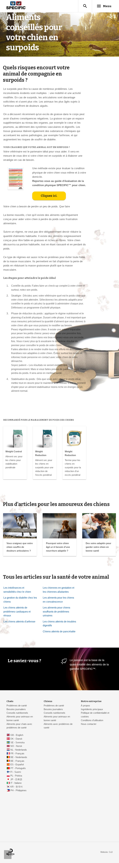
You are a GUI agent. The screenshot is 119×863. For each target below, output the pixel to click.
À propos (85, 705)
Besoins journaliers (16, 709)
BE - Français (17, 761)
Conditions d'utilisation (92, 720)
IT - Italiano (16, 783)
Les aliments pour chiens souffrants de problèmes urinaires (56, 612)
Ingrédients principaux (92, 709)
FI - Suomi (15, 772)
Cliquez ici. (49, 196)
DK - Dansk (16, 739)
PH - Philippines (18, 790)
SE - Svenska (17, 742)
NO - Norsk (16, 746)
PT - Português (18, 768)
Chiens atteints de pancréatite (59, 631)
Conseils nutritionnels (17, 713)
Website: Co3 (106, 852)
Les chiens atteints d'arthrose (19, 621)
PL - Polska (16, 775)
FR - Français (17, 753)
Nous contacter (88, 724)
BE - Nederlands (18, 757)
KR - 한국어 (16, 786)
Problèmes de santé (17, 705)
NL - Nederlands (18, 750)
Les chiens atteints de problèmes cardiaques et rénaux (17, 612)
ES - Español (17, 764)
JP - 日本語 (16, 779)
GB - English (16, 735)
